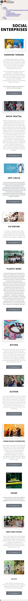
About (4, 7)
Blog (4, 17)
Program (5, 8)
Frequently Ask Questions (12, 15)
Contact (5, 18)
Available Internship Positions (13, 14)
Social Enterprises (10, 13)
